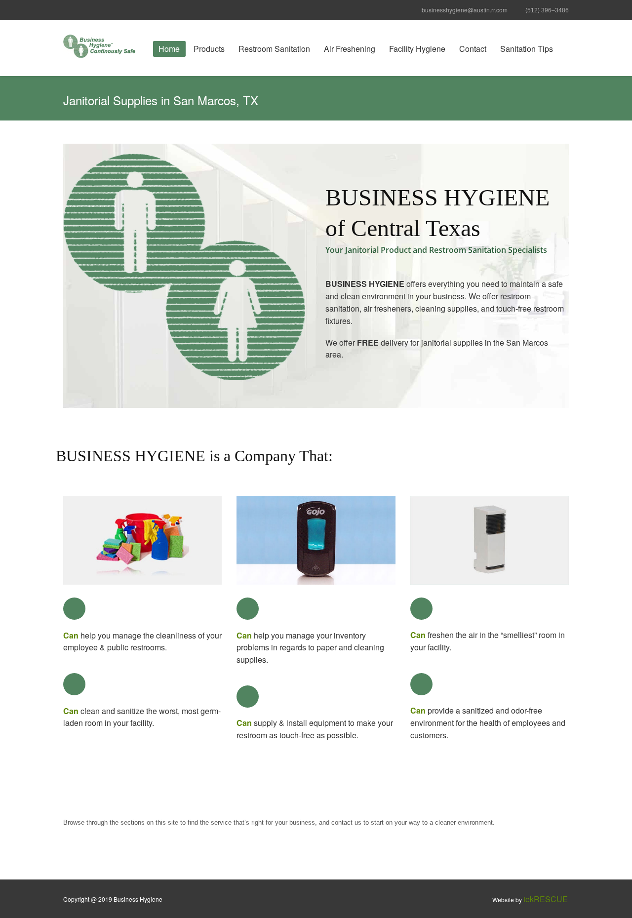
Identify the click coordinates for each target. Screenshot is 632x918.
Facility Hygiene (417, 48)
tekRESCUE (545, 899)
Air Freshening (349, 48)
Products (209, 48)
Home (169, 48)
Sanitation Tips (526, 48)
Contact (472, 48)
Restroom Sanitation (274, 48)
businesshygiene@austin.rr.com (465, 9)
